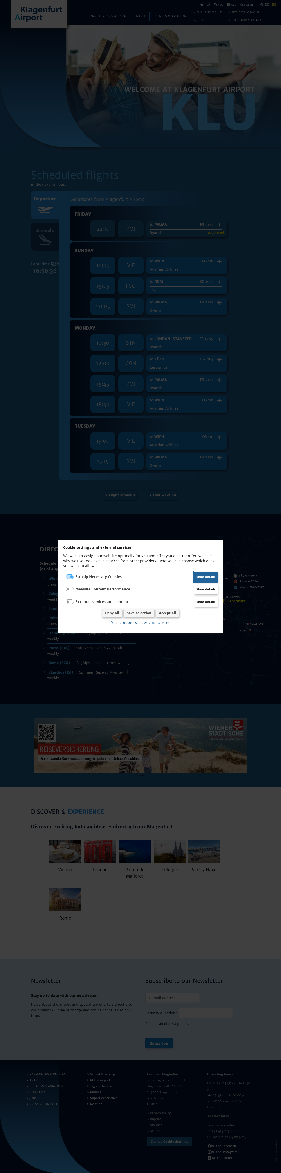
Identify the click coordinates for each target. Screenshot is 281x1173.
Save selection (139, 613)
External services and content (102, 601)
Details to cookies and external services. (140, 623)
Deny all (112, 613)
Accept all (167, 613)
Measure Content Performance (103, 589)
